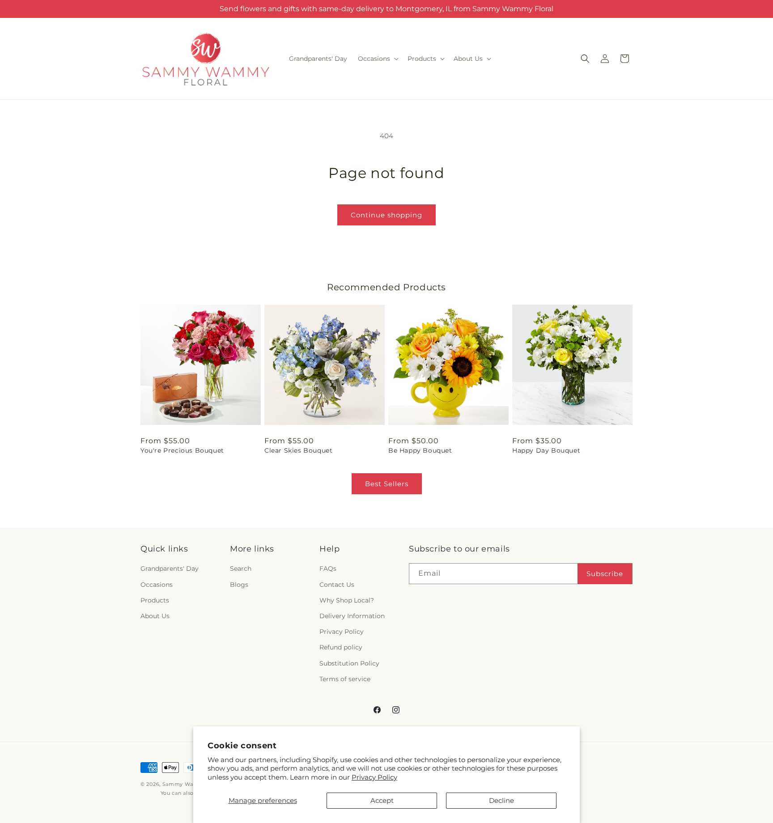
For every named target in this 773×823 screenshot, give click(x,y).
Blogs (239, 585)
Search (240, 568)
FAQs (327, 568)
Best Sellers (386, 483)
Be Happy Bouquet (420, 450)
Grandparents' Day (169, 568)
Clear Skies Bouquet (298, 450)
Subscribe (604, 573)
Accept (382, 800)
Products (154, 600)
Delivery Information (352, 616)
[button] (377, 58)
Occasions (156, 585)
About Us (155, 616)
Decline (501, 800)
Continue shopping (386, 215)
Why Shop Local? (346, 600)
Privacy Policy (374, 777)
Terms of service (344, 679)
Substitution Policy (349, 663)
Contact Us (336, 585)
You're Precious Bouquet (182, 450)
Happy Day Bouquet (546, 450)
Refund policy (340, 647)
